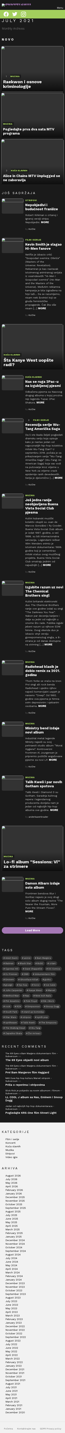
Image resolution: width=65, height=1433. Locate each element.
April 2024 (11, 1268)
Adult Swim (11, 958)
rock (7, 1006)
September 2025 (15, 1207)
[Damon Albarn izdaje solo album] (12, 884)
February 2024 (14, 1276)
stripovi (27, 1017)
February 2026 (14, 1190)
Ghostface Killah (29, 979)
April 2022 (11, 1355)
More (45, 222)
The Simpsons (49, 1022)
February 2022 (14, 1362)
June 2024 (11, 1261)
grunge (8, 985)
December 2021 (14, 1369)
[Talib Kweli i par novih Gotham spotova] (12, 783)
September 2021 (15, 1380)
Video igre (11, 1157)
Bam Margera (44, 958)
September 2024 (15, 1251)
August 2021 (12, 1383)
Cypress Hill (11, 969)
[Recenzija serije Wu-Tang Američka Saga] (12, 425)
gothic (48, 979)
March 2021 (12, 1401)
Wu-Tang (35, 1028)
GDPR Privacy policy (50, 1428)
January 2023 (13, 1322)
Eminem (9, 979)
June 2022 (11, 1347)
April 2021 (11, 1398)
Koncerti (10, 1142)
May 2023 (11, 1308)
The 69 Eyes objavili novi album (27, 1060)
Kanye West (35, 990)
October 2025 (13, 1204)
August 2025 (13, 1211)
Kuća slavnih (19, 170)
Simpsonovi (33, 1006)
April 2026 (11, 1186)
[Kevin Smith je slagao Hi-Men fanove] (12, 245)
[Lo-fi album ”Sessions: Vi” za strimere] (32, 849)
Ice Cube (50, 985)
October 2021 (13, 1376)
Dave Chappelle (33, 969)
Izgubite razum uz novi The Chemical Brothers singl (44, 591)
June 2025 (11, 1218)
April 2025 (11, 1225)
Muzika (15, 76)
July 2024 (11, 1258)
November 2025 (15, 1200)
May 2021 (11, 1394)
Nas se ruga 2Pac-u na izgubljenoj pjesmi (43, 384)
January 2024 (13, 1279)
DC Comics (54, 969)
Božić (40, 963)
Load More (32, 930)
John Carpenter (13, 990)
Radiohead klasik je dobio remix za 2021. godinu (42, 671)
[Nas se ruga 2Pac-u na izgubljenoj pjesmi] (12, 382)
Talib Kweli (29, 1022)
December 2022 (15, 1326)
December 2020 (15, 1412)
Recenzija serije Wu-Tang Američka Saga (42, 427)
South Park (11, 1012)
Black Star (25, 963)
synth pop (42, 1017)
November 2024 (15, 1243)
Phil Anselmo (12, 1001)
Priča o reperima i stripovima (25, 1084)
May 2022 (11, 1351)
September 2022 (15, 1337)
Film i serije (33, 240)
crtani (52, 963)
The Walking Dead (15, 1028)
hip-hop (23, 985)
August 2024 (13, 1254)
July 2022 (11, 1344)
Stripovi (31, 200)
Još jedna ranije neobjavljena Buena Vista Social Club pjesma (41, 506)
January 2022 (13, 1365)
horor (37, 985)
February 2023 (14, 1319)
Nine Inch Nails (43, 995)
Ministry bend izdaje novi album (42, 730)
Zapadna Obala (13, 1033)
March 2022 (12, 1358)
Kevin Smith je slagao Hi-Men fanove (43, 246)
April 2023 (11, 1311)
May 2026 (11, 1182)
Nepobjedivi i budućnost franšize (41, 207)
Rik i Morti (48, 1001)
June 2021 (11, 1390)
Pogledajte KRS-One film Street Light (31, 1112)
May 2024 (11, 1265)
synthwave (11, 1022)
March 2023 (12, 1315)
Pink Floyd (31, 1001)
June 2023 (11, 1304)
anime (27, 958)
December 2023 (15, 1283)
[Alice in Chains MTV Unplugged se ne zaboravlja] (32, 162)
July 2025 (11, 1215)
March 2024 (12, 1272)
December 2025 (15, 1197)
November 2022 (15, 1329)
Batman (9, 963)
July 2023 (11, 1301)
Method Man (12, 995)
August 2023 (13, 1297)
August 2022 (13, 1340)
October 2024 (13, 1247)
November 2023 (15, 1286)
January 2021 (13, 1408)
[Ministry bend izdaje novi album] (12, 729)
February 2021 (13, 1405)
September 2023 (15, 1294)
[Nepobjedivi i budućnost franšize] (12, 206)
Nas (27, 995)
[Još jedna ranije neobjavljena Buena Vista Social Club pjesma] (12, 501)
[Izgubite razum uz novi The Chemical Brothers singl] (12, 588)
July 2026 (11, 1179)
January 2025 (13, 1236)
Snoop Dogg (52, 1006)
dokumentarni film (45, 974)
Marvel (51, 990)
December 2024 (15, 1240)
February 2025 (14, 1233)
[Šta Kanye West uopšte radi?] (32, 347)
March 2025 (12, 1229)
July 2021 (11, 1387)
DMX (26, 974)
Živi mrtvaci (34, 1033)
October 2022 (13, 1333)
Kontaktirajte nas (26, 1428)
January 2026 (13, 1193)
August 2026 (13, 1175)
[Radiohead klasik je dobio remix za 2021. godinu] (12, 667)
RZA (19, 1006)
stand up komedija (33, 1012)
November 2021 (14, 1372)
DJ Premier (11, 974)
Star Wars (10, 1017)
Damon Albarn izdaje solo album (42, 885)
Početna (8, 1428)
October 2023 (13, 1290)
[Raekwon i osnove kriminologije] (32, 69)
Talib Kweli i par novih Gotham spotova (43, 784)
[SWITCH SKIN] (61, 14)
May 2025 (11, 1222)
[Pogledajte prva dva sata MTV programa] (32, 115)
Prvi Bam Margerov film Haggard (27, 1072)
